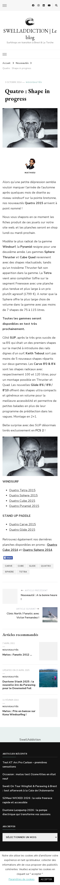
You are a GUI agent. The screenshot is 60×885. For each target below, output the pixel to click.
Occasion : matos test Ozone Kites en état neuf (29, 777)
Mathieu (30, 172)
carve (8, 566)
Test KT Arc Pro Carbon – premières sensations (24, 765)
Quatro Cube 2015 (22, 501)
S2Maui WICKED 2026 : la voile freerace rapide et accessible (27, 800)
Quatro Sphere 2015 (23, 495)
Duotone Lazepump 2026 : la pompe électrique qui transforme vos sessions (26, 812)
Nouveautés (34, 82)
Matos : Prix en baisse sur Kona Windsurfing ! (18, 712)
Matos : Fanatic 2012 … (17, 655)
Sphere (9, 571)
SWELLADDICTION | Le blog (30, 34)
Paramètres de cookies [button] (21, 879)
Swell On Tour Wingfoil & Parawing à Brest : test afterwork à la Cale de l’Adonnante (29, 788)
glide (32, 566)
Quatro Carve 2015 (22, 524)
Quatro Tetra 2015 (22, 490)
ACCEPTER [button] (46, 879)
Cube (21, 566)
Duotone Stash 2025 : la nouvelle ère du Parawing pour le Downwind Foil (18, 685)
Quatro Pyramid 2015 (24, 506)
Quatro (46, 566)
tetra (23, 571)
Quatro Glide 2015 (22, 530)
